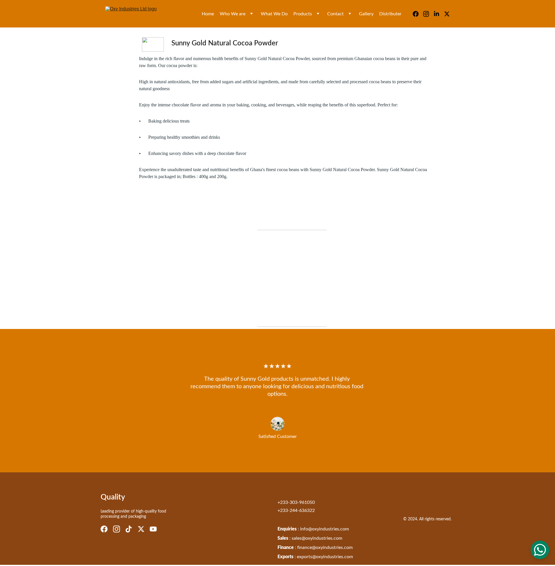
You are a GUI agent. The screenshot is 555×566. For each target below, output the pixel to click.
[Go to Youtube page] (153, 529)
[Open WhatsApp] (540, 550)
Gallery (366, 14)
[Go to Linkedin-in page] (439, 14)
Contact (335, 14)
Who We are (232, 14)
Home (208, 14)
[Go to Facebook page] (418, 14)
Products (302, 14)
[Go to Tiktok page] (128, 529)
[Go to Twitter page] (447, 14)
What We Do (274, 14)
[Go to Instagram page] (428, 14)
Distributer (390, 14)
